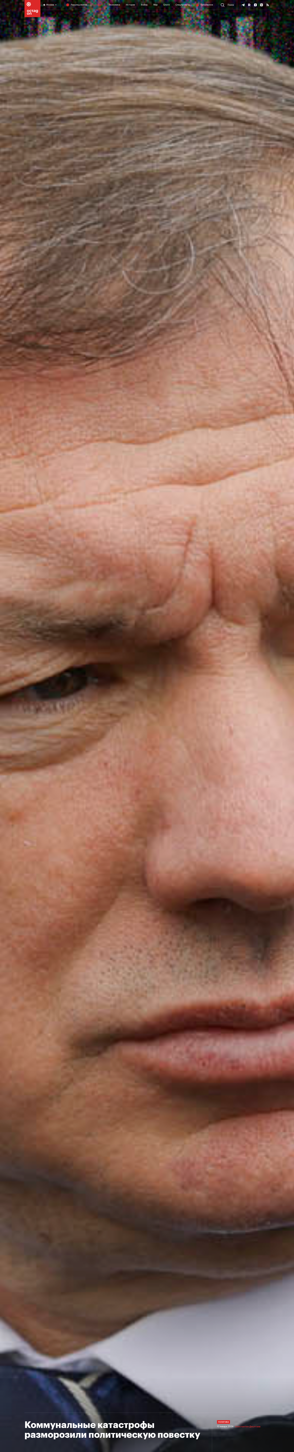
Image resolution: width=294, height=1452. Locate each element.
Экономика (114, 5)
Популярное (206, 5)
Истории (130, 5)
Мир (155, 5)
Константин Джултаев (247, 1427)
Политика (98, 5)
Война (144, 5)
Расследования (79, 5)
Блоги (167, 5)
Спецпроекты (182, 5)
